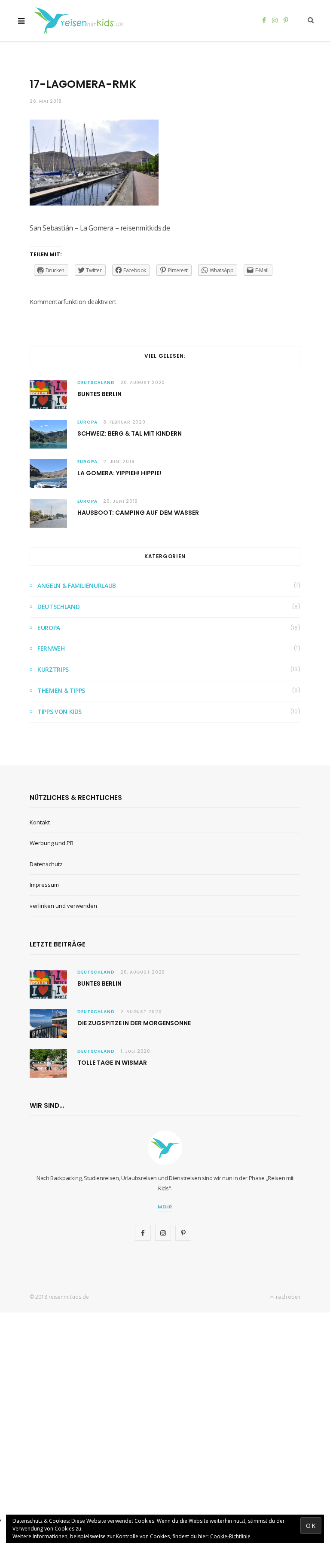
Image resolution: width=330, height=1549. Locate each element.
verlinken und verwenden (63, 906)
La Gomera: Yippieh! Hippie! (119, 473)
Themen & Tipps (61, 690)
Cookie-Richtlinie (230, 1536)
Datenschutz (46, 864)
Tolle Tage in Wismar (112, 1062)
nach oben (287, 1296)
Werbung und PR (51, 843)
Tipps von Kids (59, 711)
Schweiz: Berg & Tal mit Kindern (129, 433)
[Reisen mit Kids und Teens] (81, 20)
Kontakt (40, 822)
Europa (87, 422)
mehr (165, 1206)
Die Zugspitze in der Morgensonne (134, 1023)
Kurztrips (53, 669)
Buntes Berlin (99, 394)
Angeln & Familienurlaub (76, 585)
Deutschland (96, 382)
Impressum (44, 884)
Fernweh (51, 648)
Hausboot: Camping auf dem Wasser (138, 512)
